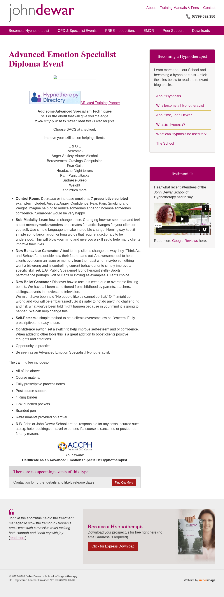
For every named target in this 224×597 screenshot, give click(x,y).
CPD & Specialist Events (77, 31)
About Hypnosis (168, 96)
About (151, 8)
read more (17, 538)
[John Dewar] (41, 13)
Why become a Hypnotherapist (180, 105)
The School (165, 143)
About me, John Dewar (174, 115)
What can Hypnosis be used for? (181, 134)
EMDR (149, 31)
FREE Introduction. (120, 31)
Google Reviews (185, 241)
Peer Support (173, 31)
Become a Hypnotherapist (29, 31)
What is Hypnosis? (170, 124)
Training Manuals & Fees (179, 8)
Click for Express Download (113, 546)
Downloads (201, 31)
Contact (209, 8)
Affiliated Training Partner (100, 103)
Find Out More (124, 482)
